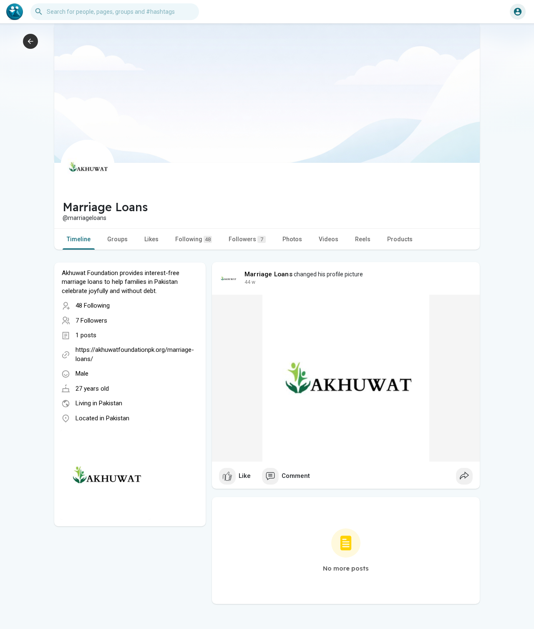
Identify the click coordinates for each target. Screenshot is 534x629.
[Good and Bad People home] (14, 11)
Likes (151, 239)
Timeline (79, 239)
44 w (249, 282)
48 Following (93, 305)
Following (193, 239)
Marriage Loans (268, 274)
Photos (292, 239)
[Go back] (30, 41)
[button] (518, 12)
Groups (117, 239)
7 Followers (91, 320)
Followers (246, 239)
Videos (328, 239)
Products (400, 239)
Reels (362, 239)
